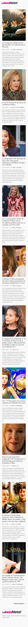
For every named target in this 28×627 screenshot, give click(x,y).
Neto (14, 49)
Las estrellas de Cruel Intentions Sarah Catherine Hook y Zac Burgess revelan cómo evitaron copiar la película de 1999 (13, 579)
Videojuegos (19, 405)
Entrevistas (20, 584)
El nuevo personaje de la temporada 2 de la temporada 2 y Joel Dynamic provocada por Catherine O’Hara (13, 460)
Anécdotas (19, 49)
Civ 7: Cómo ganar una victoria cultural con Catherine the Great (13, 402)
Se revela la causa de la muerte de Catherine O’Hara (14, 104)
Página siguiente (20, 603)
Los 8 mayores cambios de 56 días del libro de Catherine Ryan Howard (13, 45)
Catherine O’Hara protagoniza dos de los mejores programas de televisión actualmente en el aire (13, 281)
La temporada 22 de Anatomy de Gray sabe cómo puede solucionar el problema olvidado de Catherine (13, 162)
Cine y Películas (20, 107)
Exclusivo (19, 167)
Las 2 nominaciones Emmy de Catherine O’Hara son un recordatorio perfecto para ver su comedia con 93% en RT (13, 222)
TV (17, 349)
